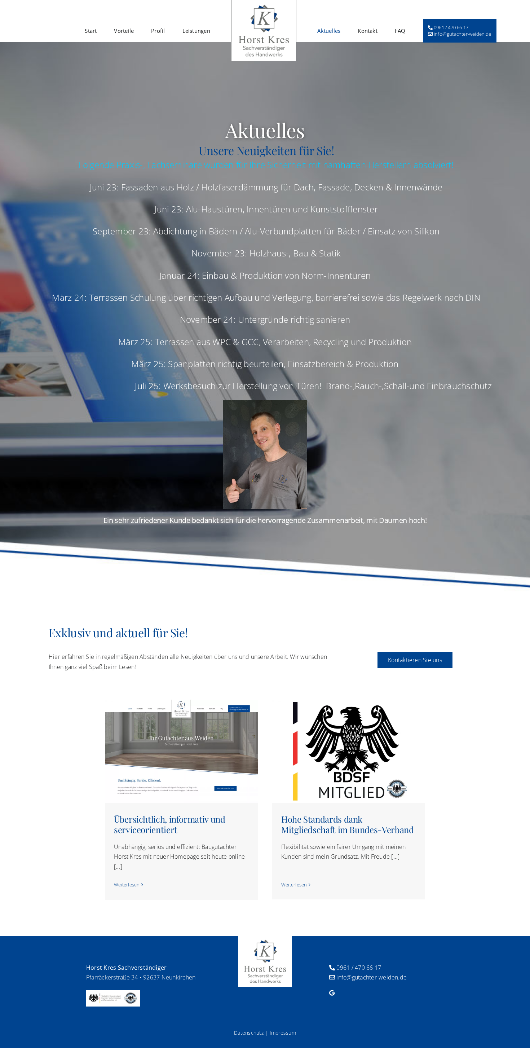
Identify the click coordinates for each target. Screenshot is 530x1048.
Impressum (283, 1032)
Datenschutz (249, 1032)
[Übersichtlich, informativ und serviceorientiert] (181, 751)
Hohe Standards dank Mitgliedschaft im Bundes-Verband (347, 824)
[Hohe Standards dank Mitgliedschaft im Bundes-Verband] (348, 751)
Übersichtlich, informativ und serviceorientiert (169, 824)
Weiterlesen (127, 884)
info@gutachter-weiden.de (371, 977)
